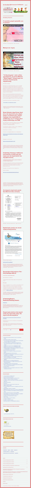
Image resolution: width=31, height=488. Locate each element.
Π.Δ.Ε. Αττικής (6, 396)
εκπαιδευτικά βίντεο (6, 451)
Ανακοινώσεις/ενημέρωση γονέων (11, 145)
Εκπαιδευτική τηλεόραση (7, 382)
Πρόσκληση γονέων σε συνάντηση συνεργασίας (12, 228)
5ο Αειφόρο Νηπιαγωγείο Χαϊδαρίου (13, 4)
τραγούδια (16, 453)
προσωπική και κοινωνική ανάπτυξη (8, 453)
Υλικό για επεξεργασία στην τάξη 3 (8, 463)
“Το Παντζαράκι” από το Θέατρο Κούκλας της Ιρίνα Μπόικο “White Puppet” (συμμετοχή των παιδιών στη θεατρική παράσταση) (13, 78)
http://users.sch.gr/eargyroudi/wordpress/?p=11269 (9, 141)
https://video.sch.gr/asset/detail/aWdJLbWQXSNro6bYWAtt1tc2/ (11, 172)
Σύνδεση (4, 481)
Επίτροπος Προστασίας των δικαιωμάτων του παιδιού (11, 394)
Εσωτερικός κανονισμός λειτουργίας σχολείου (10, 339)
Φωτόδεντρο (5, 383)
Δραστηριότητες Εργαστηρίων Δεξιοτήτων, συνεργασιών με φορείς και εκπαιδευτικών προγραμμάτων (13, 469)
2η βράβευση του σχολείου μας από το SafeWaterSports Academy (12, 346)
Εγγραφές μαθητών (6, 366)
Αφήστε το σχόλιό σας (16, 43)
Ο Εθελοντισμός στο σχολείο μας (8, 474)
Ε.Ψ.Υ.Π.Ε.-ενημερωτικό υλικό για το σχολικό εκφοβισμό (11, 392)
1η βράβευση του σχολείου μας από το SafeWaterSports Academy (12, 345)
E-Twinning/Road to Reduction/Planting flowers (11, 299)
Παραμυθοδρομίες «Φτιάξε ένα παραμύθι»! (10, 388)
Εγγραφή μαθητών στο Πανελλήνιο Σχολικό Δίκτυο (11, 363)
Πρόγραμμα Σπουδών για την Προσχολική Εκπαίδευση (11, 360)
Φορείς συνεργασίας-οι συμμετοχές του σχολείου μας (11, 465)
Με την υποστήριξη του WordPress (15, 485)
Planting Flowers (5, 302)
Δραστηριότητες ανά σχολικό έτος (8, 467)
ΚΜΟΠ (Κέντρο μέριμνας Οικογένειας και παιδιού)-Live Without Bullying (13, 389)
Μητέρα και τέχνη (9, 48)
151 (11, 329)
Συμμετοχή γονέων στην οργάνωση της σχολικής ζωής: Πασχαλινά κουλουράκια (13, 313)
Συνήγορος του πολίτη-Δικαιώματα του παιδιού (10, 395)
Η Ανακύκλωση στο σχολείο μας (8, 476)
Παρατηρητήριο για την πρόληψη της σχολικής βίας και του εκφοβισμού (13, 393)
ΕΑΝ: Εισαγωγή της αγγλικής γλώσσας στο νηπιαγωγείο (11, 384)
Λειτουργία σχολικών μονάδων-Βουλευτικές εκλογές (12, 190)
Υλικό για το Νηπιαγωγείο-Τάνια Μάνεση (9, 397)
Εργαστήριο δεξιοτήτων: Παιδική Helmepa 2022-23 (12, 272)
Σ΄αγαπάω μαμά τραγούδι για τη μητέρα (13, 21)
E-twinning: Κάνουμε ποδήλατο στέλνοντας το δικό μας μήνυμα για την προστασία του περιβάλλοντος (13, 155)
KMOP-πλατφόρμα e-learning (7, 385)
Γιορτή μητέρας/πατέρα (10, 43)
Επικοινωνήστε (5, 483)
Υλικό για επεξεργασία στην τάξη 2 (8, 461)
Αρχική (4, 458)
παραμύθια (12, 451)
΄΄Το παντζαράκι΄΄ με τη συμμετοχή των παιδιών (9, 102)
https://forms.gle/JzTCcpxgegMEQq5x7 (8, 262)
